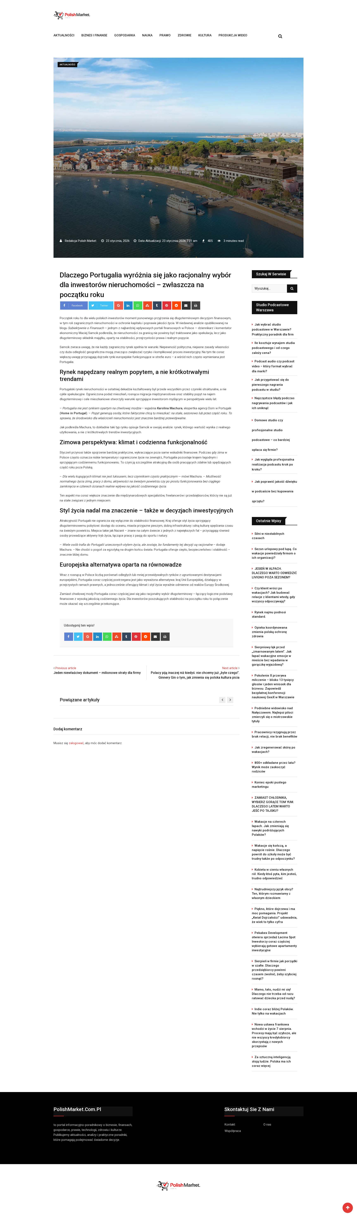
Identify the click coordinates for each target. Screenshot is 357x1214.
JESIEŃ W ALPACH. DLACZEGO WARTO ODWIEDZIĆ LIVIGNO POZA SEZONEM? (274, 573)
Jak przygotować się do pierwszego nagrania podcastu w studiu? (270, 385)
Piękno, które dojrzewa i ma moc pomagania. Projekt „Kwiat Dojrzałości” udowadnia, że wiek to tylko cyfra (274, 915)
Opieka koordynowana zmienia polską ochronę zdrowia (269, 632)
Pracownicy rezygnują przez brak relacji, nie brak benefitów (274, 734)
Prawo (165, 35)
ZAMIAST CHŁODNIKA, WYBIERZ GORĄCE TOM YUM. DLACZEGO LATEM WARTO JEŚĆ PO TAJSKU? (273, 804)
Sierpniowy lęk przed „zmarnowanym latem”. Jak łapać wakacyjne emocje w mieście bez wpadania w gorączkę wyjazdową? (272, 655)
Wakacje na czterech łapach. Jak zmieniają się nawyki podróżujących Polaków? (270, 828)
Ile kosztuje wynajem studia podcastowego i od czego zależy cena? (273, 348)
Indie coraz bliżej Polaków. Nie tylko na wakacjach (273, 1011)
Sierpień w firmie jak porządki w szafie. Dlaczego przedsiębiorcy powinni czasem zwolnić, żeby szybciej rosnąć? (274, 969)
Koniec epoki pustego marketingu (269, 785)
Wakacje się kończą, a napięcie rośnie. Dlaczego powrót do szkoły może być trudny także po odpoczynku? (273, 852)
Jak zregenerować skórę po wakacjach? (273, 750)
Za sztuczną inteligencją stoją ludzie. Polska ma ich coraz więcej (271, 1061)
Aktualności (64, 35)
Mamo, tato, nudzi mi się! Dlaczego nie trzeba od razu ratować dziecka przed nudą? (273, 994)
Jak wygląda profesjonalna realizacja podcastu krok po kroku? (273, 464)
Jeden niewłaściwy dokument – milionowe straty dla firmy (97, 673)
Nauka (147, 35)
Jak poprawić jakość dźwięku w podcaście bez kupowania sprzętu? (274, 491)
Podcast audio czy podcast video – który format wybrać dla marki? (273, 366)
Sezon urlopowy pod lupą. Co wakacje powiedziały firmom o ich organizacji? (274, 553)
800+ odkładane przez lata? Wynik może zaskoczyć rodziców (273, 767)
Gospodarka (124, 35)
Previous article (65, 668)
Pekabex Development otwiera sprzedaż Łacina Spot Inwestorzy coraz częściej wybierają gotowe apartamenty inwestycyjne (274, 941)
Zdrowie (184, 35)
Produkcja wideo (233, 35)
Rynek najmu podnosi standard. (269, 614)
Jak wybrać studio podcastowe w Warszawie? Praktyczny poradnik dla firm (273, 329)
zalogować (76, 743)
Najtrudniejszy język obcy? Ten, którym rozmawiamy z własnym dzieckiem (272, 893)
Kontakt (230, 1124)
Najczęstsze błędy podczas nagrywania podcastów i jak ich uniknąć (273, 403)
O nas (267, 1124)
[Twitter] (78, 637)
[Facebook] (68, 637)
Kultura (205, 35)
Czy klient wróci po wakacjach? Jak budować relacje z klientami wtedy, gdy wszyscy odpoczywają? (273, 594)
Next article (230, 668)
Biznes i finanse (94, 35)
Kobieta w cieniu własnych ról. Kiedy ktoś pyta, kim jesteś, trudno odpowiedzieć (274, 874)
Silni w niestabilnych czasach (268, 536)
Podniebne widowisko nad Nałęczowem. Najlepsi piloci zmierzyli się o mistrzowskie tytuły (272, 714)
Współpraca (233, 1131)
